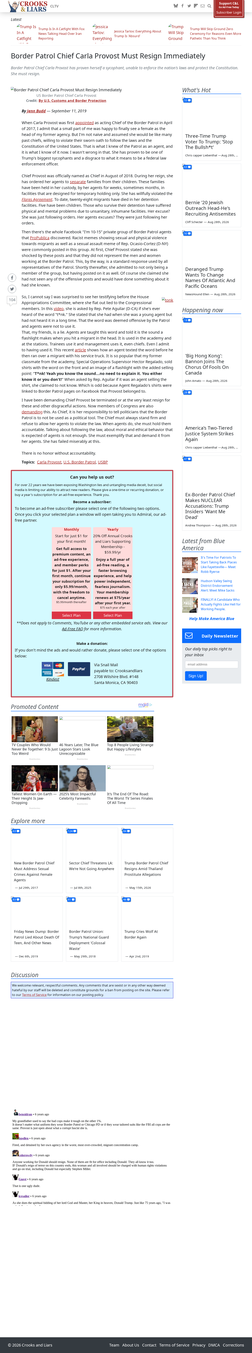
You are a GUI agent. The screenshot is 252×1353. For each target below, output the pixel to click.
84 (124, 831)
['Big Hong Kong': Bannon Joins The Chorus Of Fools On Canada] (211, 333)
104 (12, 299)
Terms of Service (34, 995)
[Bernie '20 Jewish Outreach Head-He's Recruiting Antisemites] (211, 180)
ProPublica (39, 237)
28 (185, 392)
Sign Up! (195, 676)
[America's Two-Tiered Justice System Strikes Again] (211, 405)
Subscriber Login (229, 12)
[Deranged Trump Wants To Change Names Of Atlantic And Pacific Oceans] (211, 246)
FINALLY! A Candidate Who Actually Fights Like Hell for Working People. (221, 604)
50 (185, 233)
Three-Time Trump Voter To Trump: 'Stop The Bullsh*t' (209, 141)
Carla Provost (49, 462)
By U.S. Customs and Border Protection (72, 100)
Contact (149, 1345)
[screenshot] (167, 299)
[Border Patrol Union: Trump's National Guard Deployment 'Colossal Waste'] (92, 911)
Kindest (52, 679)
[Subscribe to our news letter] (202, 6)
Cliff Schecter (194, 222)
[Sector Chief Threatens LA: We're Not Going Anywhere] (92, 842)
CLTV (54, 6)
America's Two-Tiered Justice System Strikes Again (209, 433)
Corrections (233, 1345)
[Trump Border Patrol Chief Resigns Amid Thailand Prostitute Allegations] (147, 842)
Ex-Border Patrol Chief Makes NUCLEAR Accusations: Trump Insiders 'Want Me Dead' (210, 505)
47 (185, 459)
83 (14, 899)
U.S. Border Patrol (79, 462)
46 (124, 899)
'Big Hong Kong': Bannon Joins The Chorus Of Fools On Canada (207, 364)
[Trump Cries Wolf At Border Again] (147, 911)
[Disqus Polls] (92, 1052)
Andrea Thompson (197, 525)
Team (114, 1345)
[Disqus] (92, 1157)
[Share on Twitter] (12, 289)
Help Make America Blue (211, 618)
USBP (103, 462)
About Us (130, 1345)
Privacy (198, 1345)
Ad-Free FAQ (72, 628)
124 (70, 831)
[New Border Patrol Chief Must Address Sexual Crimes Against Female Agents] (37, 842)
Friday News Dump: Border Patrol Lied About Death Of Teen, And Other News (36, 937)
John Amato (193, 381)
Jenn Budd (36, 111)
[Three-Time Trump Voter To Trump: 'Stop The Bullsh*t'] (211, 113)
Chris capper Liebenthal (201, 155)
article (80, 350)
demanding (32, 411)
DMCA (214, 1345)
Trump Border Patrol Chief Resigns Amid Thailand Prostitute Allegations (146, 869)
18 (185, 320)
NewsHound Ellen (197, 294)
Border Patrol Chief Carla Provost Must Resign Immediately (108, 56)
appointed (84, 122)
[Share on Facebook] (12, 278)
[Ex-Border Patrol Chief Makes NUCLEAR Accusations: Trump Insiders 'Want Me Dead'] (211, 472)
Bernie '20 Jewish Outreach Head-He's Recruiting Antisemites (210, 208)
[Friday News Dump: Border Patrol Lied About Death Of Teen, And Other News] (37, 911)
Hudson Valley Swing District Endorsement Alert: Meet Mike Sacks (217, 586)
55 (185, 100)
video (59, 308)
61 (69, 899)
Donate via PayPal (79, 669)
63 (14, 831)
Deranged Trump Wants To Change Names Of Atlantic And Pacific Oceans (210, 277)
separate (78, 181)
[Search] (209, 6)
